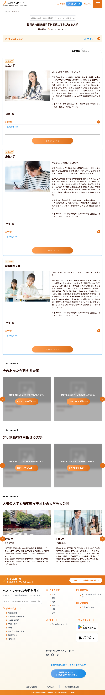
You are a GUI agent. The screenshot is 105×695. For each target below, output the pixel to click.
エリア (54, 594)
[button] (89, 38)
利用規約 (50, 686)
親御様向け (12, 635)
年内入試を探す (88, 607)
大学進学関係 (13, 620)
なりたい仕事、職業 (16, 631)
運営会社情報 (31, 686)
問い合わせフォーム (59, 624)
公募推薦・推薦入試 (16, 616)
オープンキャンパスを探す (91, 595)
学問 (10, 627)
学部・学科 (12, 624)
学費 (53, 601)
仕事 (53, 612)
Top (7, 11)
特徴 (53, 598)
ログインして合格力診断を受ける (85, 580)
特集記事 (11, 638)
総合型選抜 (12, 612)
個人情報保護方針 (72, 686)
